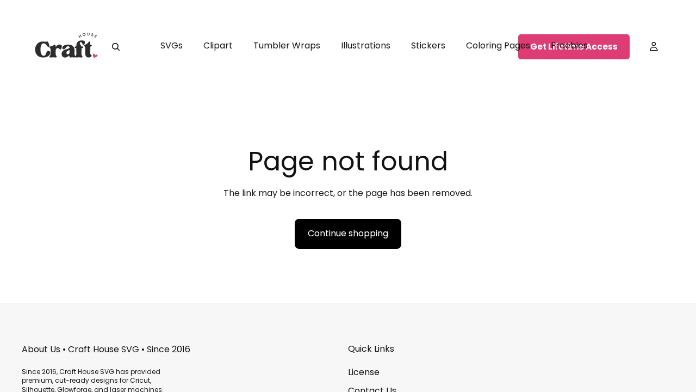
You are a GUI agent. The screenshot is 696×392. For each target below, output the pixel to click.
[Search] (116, 47)
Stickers (428, 45)
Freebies (569, 45)
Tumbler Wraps (286, 45)
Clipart (218, 45)
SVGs (171, 45)
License (364, 372)
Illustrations (365, 45)
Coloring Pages (498, 45)
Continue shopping (348, 233)
